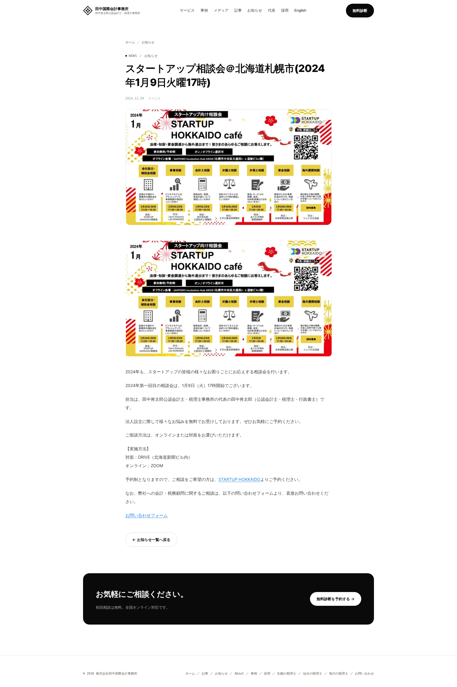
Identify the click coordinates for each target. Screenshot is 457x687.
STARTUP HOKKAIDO (239, 479)
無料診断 (360, 10)
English (300, 10)
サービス (187, 10)
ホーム (130, 42)
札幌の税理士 (286, 673)
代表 (271, 10)
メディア (221, 10)
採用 (285, 10)
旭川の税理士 (338, 673)
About (239, 673)
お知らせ (254, 10)
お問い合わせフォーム (146, 515)
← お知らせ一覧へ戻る (151, 539)
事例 (204, 10)
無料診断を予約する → (336, 599)
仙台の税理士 (312, 673)
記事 (238, 10)
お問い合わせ (364, 673)
